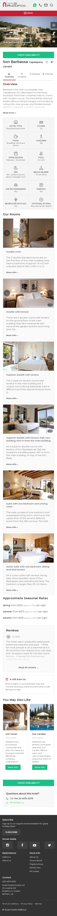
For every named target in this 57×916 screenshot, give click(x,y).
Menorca (6, 860)
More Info (13, 767)
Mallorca (6, 857)
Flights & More (36, 864)
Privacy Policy (27, 904)
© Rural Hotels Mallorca (14, 909)
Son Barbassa (15, 62)
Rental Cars (35, 867)
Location (22, 77)
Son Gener (11, 734)
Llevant (7, 66)
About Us (34, 857)
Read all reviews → (28, 667)
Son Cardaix (39, 734)
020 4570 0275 (9, 881)
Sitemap (38, 904)
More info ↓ (12, 272)
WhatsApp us (17, 802)
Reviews (36, 74)
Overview (9, 77)
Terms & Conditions (10, 904)
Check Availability (29, 783)
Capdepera (36, 62)
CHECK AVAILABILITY (29, 55)
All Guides (34, 871)
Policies (49, 74)
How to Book (36, 860)
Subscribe (11, 832)
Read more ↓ (9, 113)
